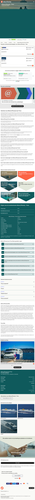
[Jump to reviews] (17, 39)
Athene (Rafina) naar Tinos (7, 398)
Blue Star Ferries (3, 134)
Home (2, 42)
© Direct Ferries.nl (3, 494)
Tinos (14, 42)
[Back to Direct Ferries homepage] (6, 2)
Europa (6, 42)
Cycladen (10, 42)
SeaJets (18, 134)
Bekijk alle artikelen (17, 367)
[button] (17, 244)
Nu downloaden (17, 455)
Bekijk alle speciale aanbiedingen (17, 106)
